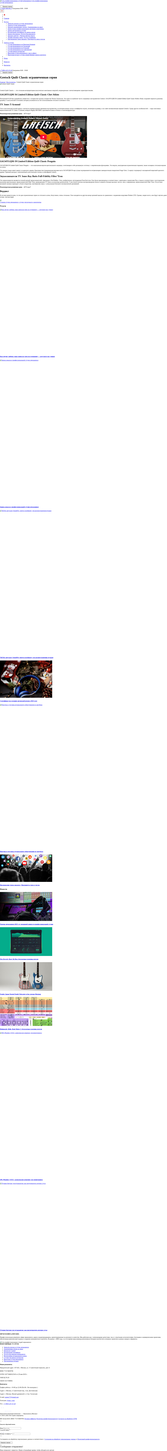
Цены (6, 58)
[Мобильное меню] (2, 11)
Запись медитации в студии (17, 30)
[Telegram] (3, 4)
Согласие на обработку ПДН (67, 1419)
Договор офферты (30, 1419)
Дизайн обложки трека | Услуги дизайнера (22, 37)
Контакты (7, 65)
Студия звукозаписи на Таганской (19, 46)
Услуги (6, 22)
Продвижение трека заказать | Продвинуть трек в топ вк (26, 39)
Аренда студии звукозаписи (17, 25)
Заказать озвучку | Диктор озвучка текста (21, 36)
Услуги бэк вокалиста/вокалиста (14, 1354)
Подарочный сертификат (12, 1352)
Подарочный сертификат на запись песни (21, 32)
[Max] (4, 4)
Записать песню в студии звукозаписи (20, 23)
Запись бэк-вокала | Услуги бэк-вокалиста (21, 34)
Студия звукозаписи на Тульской (18, 48)
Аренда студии (9, 43)
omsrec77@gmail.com (12, 1397)
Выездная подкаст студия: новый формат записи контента (27, 55)
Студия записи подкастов (16, 51)
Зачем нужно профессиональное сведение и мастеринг (26, 29)
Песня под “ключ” (10, 1351)
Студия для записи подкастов (13, 1357)
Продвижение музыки (11, 1361)
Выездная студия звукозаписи (13, 1359)
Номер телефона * (6, 1434)
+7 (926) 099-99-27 (6, 8)
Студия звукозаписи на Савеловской (20, 49)
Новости (7, 62)
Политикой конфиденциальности (89, 1439)
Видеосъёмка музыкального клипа (15, 1356)
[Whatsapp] (1, 4)
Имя (1, 1428)
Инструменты (11, 82)
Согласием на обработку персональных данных (60, 1439)
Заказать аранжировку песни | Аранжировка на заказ (25, 27)
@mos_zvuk (11, 1400)
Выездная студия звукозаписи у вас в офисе (22, 53)
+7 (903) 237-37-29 (6, 70)
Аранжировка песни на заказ (13, 1349)
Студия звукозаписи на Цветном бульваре (21, 44)
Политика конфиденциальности (47, 1419)
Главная (6, 18)
